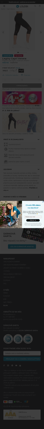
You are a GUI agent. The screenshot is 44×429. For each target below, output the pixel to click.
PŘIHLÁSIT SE (33, 220)
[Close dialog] (43, 201)
